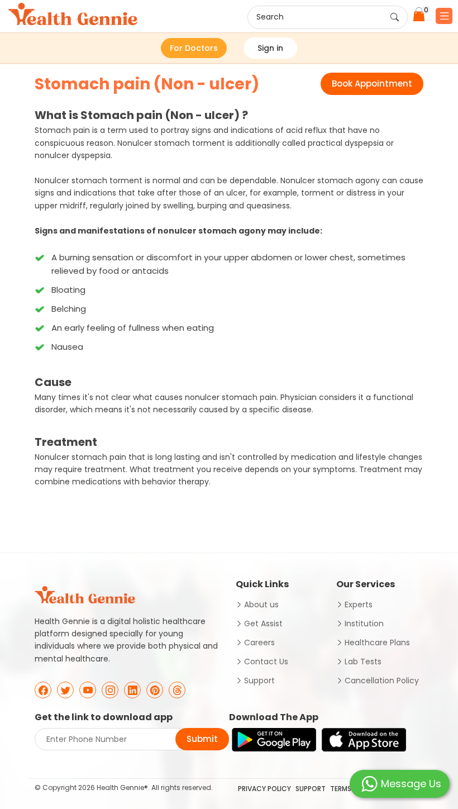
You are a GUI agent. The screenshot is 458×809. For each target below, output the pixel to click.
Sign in (270, 48)
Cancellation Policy (382, 680)
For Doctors (194, 48)
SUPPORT (310, 788)
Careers (259, 642)
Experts (359, 604)
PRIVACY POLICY (264, 788)
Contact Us (266, 661)
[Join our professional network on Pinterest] (154, 690)
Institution (364, 623)
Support (259, 680)
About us (261, 604)
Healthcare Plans (377, 642)
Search (270, 16)
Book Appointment (372, 83)
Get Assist (263, 623)
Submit (202, 739)
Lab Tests (363, 661)
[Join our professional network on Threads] (177, 690)
